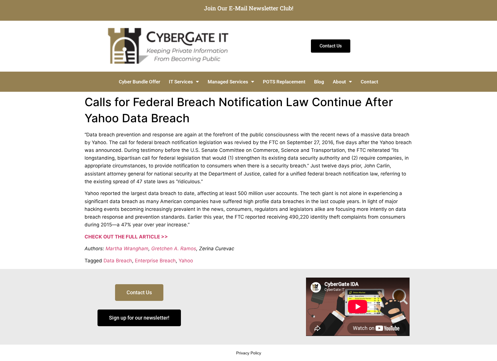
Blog (319, 82)
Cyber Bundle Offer (139, 82)
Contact (369, 82)
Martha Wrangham (127, 248)
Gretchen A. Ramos (173, 248)
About (339, 82)
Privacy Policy (248, 353)
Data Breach (118, 260)
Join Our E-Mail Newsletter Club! (248, 8)
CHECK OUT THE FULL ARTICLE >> (126, 237)
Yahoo (186, 260)
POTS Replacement (284, 82)
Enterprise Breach (155, 260)
